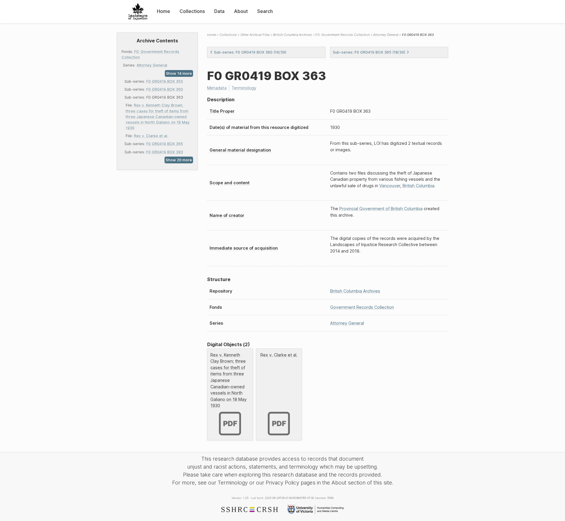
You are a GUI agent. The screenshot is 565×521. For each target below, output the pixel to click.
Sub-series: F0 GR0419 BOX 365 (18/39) (369, 52)
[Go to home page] (138, 11)
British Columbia (418, 185)
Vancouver (389, 185)
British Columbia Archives (292, 35)
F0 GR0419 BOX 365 (164, 144)
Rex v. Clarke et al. (151, 136)
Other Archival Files (255, 35)
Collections (192, 11)
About (241, 11)
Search (265, 11)
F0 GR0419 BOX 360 (164, 89)
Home (163, 11)
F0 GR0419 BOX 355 (164, 81)
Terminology (244, 87)
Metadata (217, 87)
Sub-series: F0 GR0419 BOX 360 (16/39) (250, 52)
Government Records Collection (362, 307)
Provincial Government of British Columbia (381, 208)
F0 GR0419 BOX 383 (164, 152)
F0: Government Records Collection (342, 35)
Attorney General (152, 65)
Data (219, 11)
